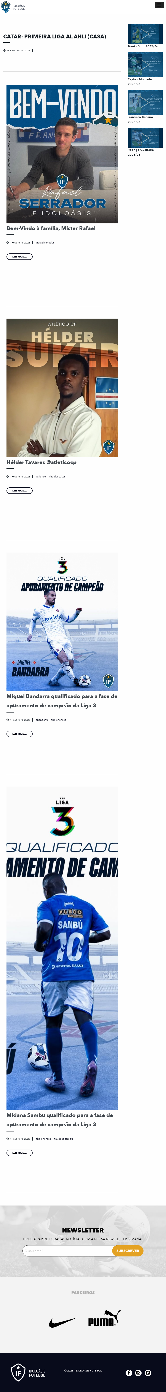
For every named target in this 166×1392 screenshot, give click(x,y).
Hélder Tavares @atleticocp (41, 462)
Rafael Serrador (45, 242)
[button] (159, 5)
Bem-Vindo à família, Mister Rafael (51, 228)
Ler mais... (19, 256)
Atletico (41, 476)
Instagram (138, 1373)
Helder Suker (57, 476)
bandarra (42, 720)
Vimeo (148, 1373)
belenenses (59, 720)
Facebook (129, 1373)
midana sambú (64, 1139)
